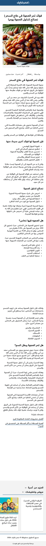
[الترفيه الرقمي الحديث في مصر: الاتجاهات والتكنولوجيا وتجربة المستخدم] (32, 514)
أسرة (30, 487)
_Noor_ (29, 74)
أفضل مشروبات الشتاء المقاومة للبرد (28, 419)
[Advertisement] (23, 282)
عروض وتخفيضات (34, 492)
